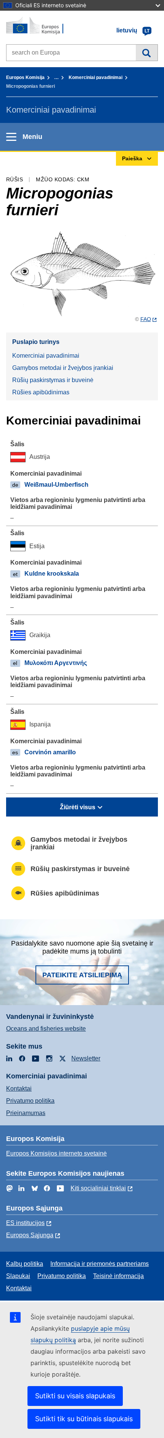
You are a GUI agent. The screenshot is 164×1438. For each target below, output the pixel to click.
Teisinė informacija (118, 1276)
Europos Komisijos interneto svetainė (56, 1153)
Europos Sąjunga (29, 1235)
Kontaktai (19, 1088)
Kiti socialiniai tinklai (98, 1188)
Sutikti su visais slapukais (75, 1396)
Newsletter (85, 1058)
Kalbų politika (24, 1263)
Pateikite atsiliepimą (82, 975)
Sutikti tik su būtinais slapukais (84, 1419)
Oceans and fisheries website (46, 1028)
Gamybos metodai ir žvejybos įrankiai (62, 368)
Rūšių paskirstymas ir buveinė (52, 380)
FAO (145, 319)
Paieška (147, 53)
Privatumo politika (30, 1100)
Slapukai (18, 1276)
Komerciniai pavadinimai (95, 77)
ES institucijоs (25, 1223)
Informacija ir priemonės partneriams (99, 1263)
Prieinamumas (25, 1113)
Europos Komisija (25, 77)
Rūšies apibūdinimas (40, 392)
